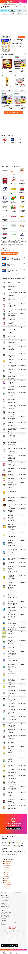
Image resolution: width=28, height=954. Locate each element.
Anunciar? (3, 898)
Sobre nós (3, 904)
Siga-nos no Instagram (5, 915)
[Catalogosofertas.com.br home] (8, 1)
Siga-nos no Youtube (5, 916)
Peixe (12, 4)
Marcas (2, 901)
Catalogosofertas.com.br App (7, 903)
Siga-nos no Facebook (5, 913)
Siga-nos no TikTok (5, 918)
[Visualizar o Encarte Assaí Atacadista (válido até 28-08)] (6, 45)
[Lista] (22, 2)
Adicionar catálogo (5, 906)
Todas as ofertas (6, 4)
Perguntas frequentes (5, 897)
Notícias (2, 907)
